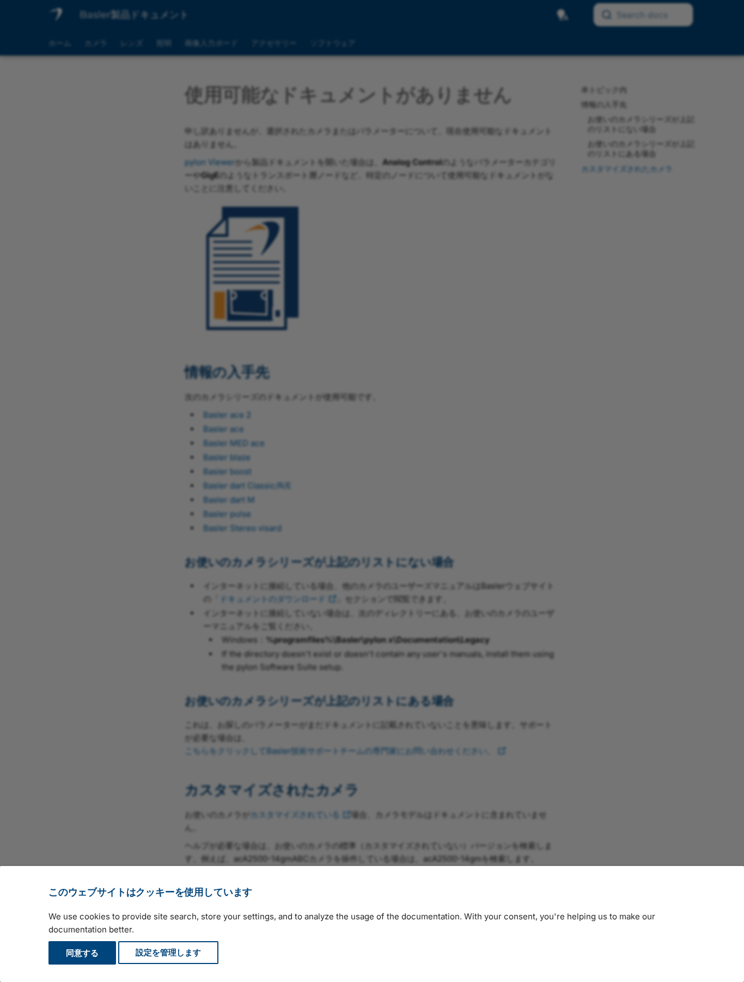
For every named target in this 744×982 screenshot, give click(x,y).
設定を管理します (168, 953)
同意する (82, 953)
